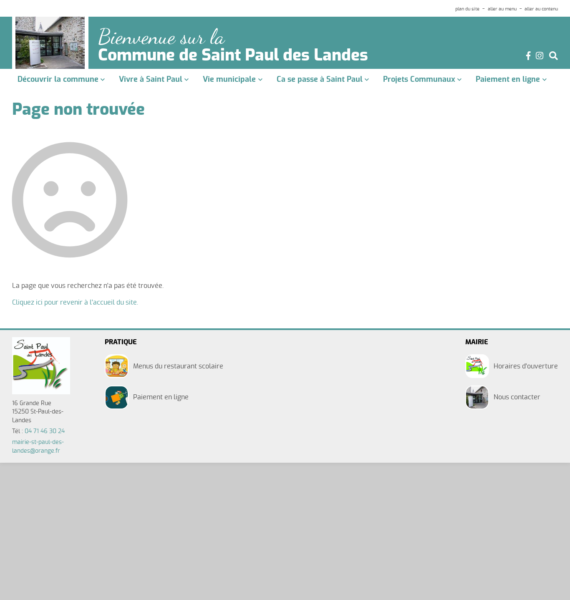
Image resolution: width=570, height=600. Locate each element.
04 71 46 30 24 (45, 431)
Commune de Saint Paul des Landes (233, 56)
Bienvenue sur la (161, 37)
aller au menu (502, 9)
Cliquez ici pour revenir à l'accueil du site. (75, 302)
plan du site (467, 9)
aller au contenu (541, 9)
